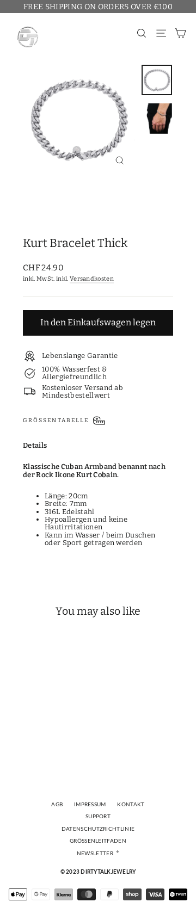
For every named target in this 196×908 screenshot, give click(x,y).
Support (98, 816)
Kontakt (130, 804)
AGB (57, 804)
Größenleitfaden (98, 841)
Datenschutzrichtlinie (98, 829)
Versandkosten (92, 278)
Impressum (90, 804)
